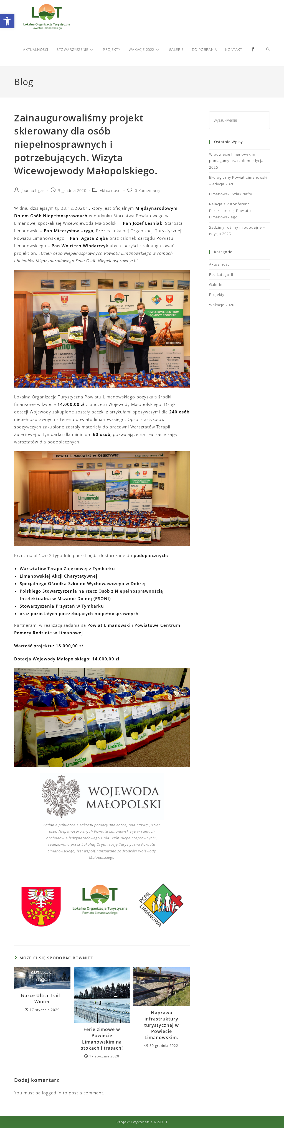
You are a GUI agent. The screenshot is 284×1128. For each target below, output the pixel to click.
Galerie (215, 284)
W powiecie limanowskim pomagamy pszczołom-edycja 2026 (236, 161)
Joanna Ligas (33, 190)
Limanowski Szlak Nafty (230, 193)
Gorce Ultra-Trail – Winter (42, 998)
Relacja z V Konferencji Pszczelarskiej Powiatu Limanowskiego (230, 210)
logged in (52, 1092)
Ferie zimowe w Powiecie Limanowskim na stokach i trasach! (102, 1038)
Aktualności (110, 190)
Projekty (216, 294)
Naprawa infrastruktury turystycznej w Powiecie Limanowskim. (161, 1025)
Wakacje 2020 (221, 304)
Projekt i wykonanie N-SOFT (142, 1121)
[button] (7, 21)
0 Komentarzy (147, 190)
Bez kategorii (221, 274)
